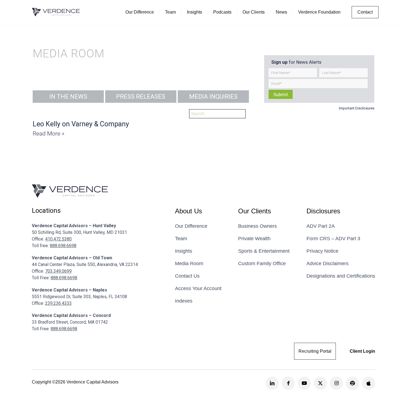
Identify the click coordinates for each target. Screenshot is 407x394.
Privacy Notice (322, 251)
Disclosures (323, 211)
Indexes (183, 301)
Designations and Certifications (340, 276)
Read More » (49, 133)
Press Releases (140, 96)
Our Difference (191, 226)
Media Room (189, 263)
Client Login (362, 351)
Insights (183, 251)
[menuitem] (139, 12)
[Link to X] (320, 383)
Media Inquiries (213, 96)
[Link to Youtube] (304, 383)
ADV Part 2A (320, 226)
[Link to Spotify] (352, 383)
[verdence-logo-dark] (56, 12)
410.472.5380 (58, 239)
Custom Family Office (262, 263)
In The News (68, 96)
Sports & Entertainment (264, 251)
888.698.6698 (63, 245)
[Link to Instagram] (336, 383)
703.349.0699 (58, 271)
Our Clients (254, 211)
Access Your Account (198, 288)
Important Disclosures (356, 108)
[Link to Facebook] (288, 383)
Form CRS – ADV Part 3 (333, 238)
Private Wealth (254, 238)
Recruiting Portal (314, 351)
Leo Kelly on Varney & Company (81, 124)
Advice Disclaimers (327, 263)
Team (181, 238)
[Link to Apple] (368, 383)
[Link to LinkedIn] (272, 383)
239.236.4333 (58, 303)
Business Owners (257, 226)
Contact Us (187, 276)
